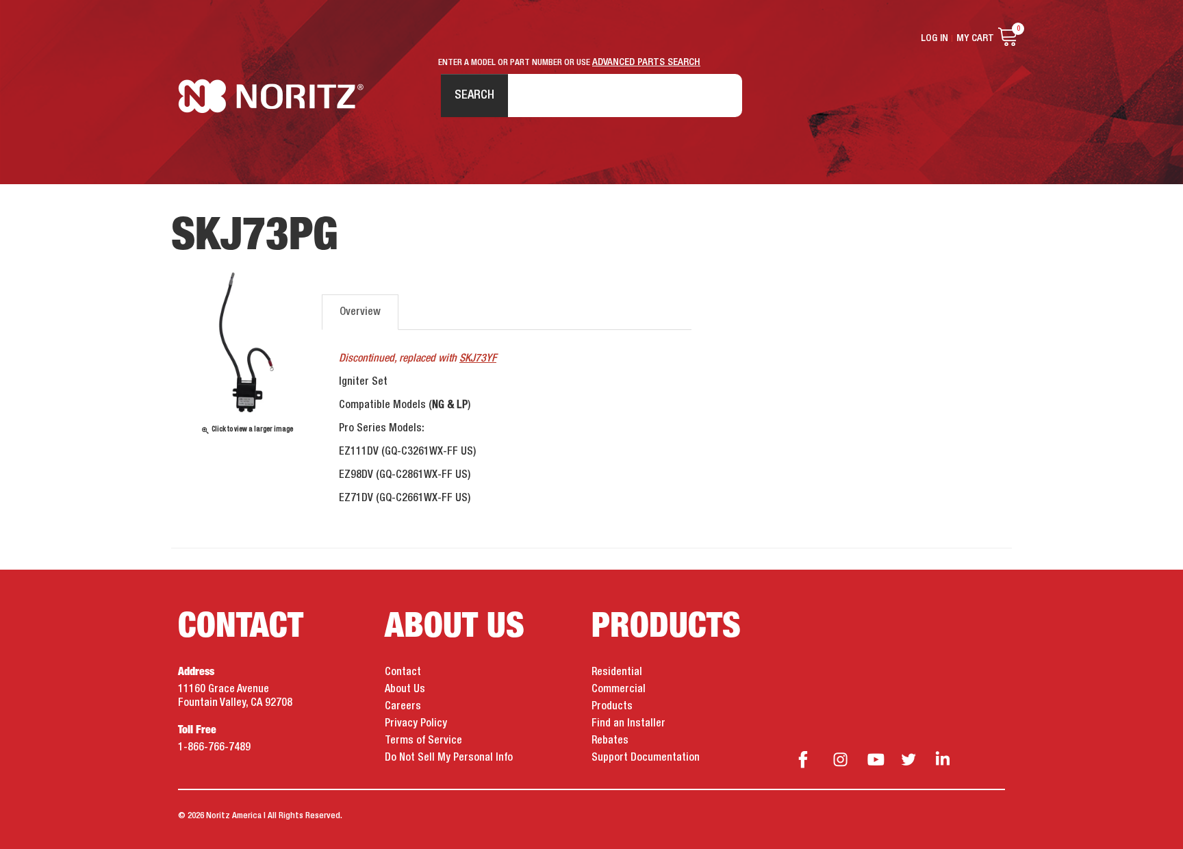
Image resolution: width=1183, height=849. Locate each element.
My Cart (975, 38)
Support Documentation (646, 758)
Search (474, 95)
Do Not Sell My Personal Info (449, 758)
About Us (405, 689)
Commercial (619, 689)
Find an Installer (628, 723)
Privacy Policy (416, 723)
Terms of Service (423, 741)
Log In (934, 38)
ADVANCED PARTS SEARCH (646, 62)
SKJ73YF (477, 359)
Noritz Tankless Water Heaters (271, 96)
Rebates (610, 741)
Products (612, 706)
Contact (403, 672)
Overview (360, 312)
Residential (617, 672)
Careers (403, 706)
